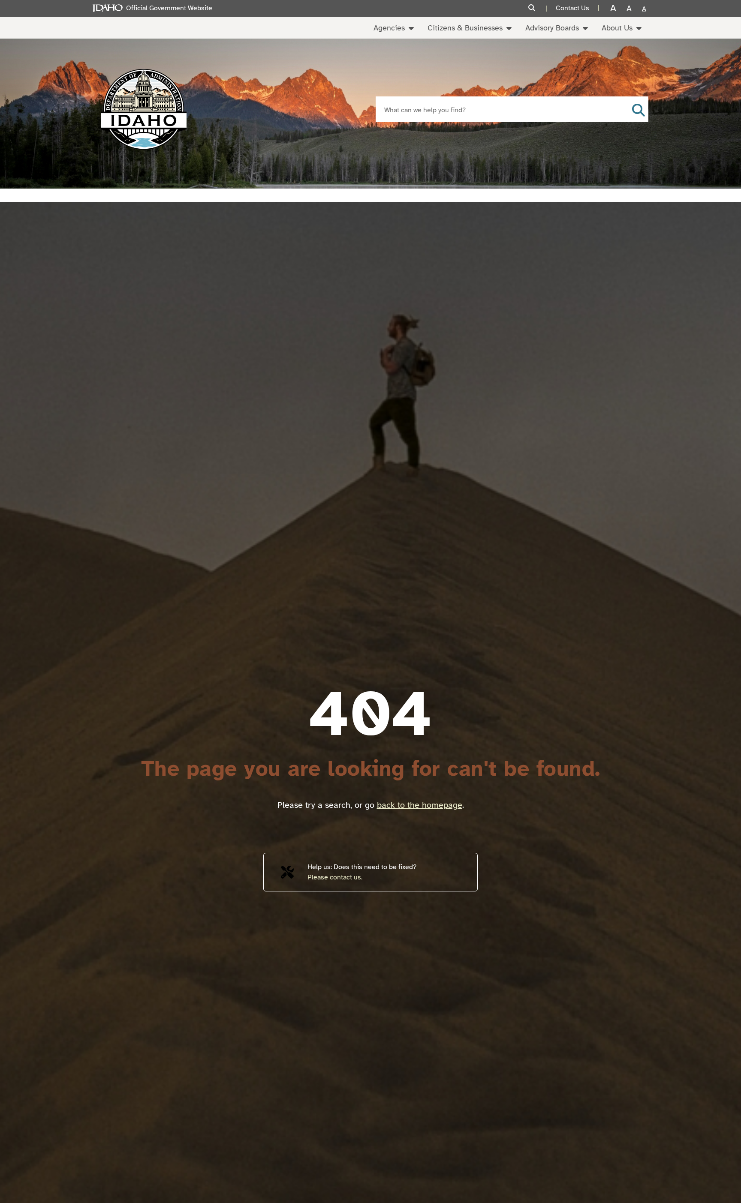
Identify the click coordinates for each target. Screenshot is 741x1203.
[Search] (537, 8)
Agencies (389, 28)
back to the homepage (419, 805)
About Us (617, 28)
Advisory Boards (552, 28)
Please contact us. (334, 877)
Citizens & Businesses (465, 28)
